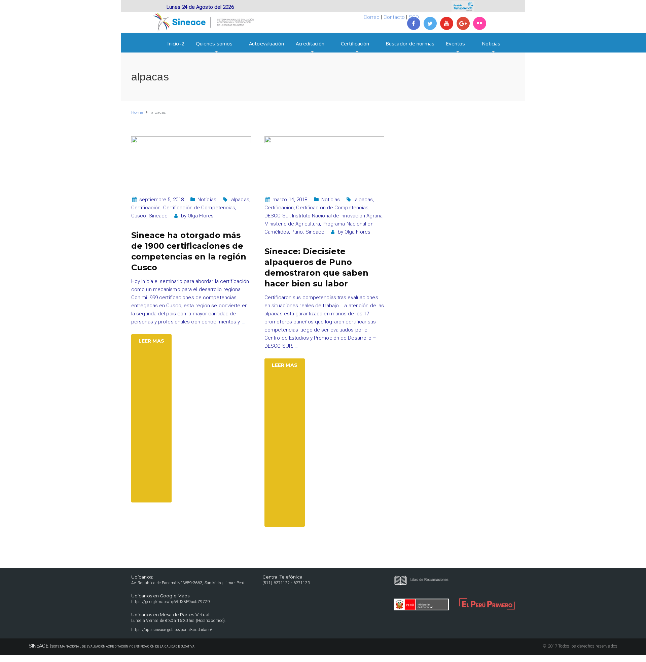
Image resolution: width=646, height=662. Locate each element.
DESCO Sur (277, 216)
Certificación (355, 43)
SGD (414, 17)
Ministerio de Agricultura (292, 224)
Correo (372, 17)
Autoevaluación (266, 43)
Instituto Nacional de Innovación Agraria (337, 216)
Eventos (455, 43)
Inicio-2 (175, 43)
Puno (297, 232)
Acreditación (310, 43)
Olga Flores (201, 216)
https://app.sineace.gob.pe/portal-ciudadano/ (171, 629)
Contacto (394, 17)
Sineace (158, 216)
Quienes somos (214, 43)
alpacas (240, 200)
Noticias (491, 43)
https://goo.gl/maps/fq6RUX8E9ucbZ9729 (170, 601)
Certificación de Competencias (199, 208)
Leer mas (151, 341)
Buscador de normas (410, 43)
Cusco (138, 216)
